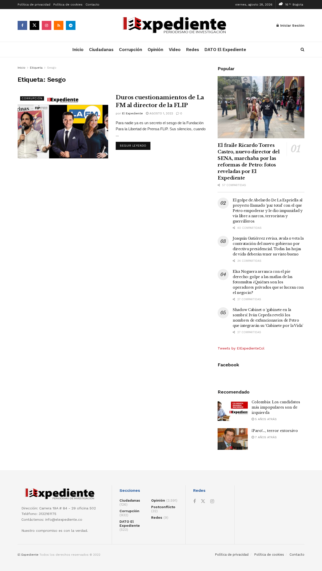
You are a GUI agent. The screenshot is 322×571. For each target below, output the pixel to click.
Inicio (78, 49)
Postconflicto (163, 507)
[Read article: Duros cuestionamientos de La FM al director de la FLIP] (63, 126)
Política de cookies (68, 4)
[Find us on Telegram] (70, 25)
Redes (192, 49)
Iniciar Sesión (291, 25)
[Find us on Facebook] (22, 25)
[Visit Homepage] (176, 25)
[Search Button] (302, 49)
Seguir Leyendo (135, 145)
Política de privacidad (34, 4)
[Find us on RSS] (58, 25)
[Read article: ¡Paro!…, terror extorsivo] (233, 439)
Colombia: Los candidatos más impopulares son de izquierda (276, 407)
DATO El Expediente (225, 49)
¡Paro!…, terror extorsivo (275, 430)
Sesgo (51, 67)
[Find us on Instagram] (46, 25)
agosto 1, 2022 (160, 113)
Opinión (155, 49)
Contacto (92, 4)
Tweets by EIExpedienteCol (241, 348)
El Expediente (132, 113)
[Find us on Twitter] (34, 25)
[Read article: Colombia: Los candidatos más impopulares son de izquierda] (233, 410)
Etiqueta (36, 67)
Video (175, 49)
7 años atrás (265, 437)
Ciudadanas (101, 49)
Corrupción (130, 49)
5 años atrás (265, 419)
